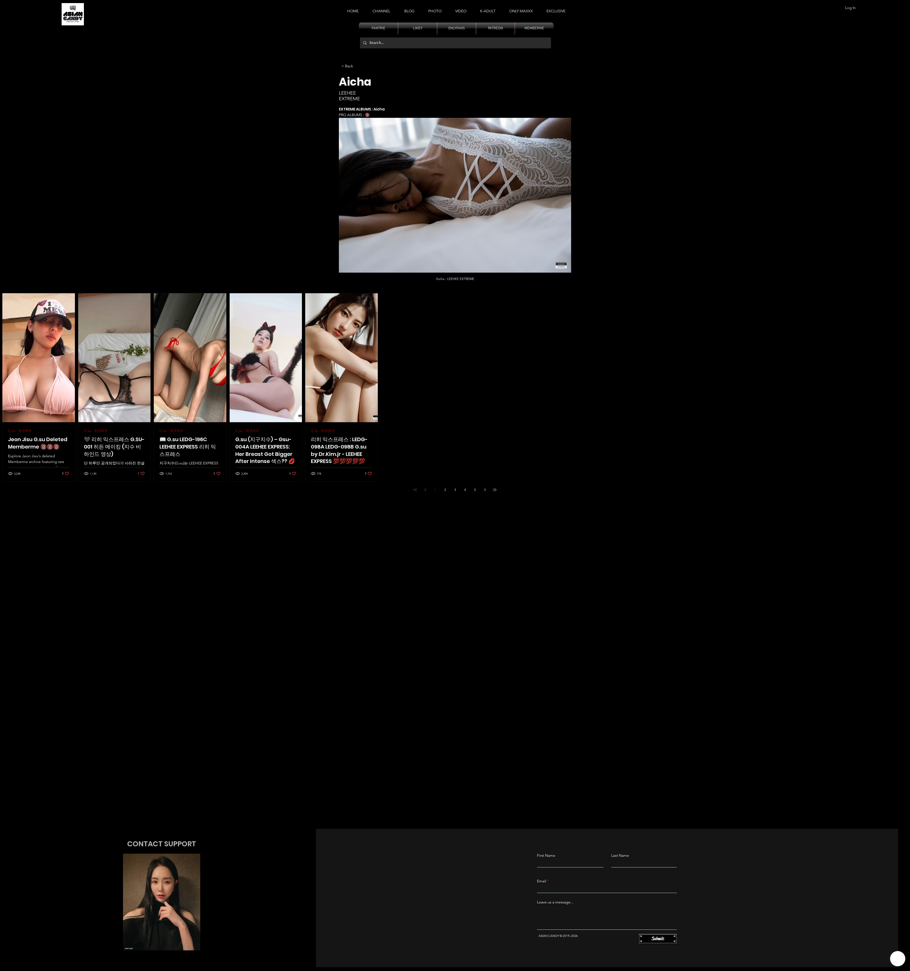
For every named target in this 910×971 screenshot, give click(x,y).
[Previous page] (425, 490)
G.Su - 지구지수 (20, 431)
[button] (487, 9)
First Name (546, 855)
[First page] (415, 490)
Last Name (620, 855)
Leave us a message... (555, 902)
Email (541, 881)
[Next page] (485, 490)
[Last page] (495, 490)
